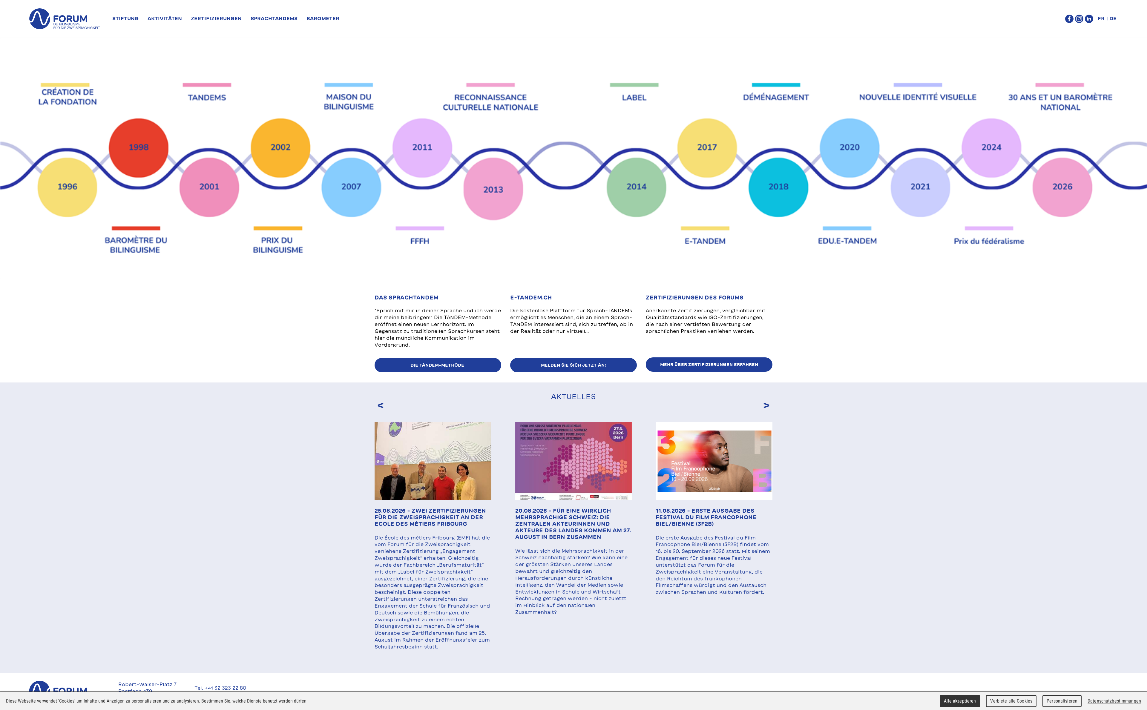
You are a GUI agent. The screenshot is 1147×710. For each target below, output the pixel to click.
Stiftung (125, 18)
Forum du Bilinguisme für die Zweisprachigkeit (64, 691)
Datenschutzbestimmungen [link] (1114, 701)
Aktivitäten (165, 18)
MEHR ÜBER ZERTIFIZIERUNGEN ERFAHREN (709, 364)
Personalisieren (1062, 701)
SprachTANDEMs (274, 18)
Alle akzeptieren (960, 701)
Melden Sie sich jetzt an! (573, 365)
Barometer (322, 18)
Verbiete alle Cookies (1011, 701)
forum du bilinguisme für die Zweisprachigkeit (64, 18)
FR (1101, 18)
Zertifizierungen (216, 18)
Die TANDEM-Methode (437, 365)
